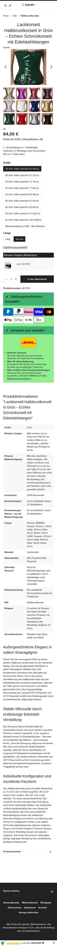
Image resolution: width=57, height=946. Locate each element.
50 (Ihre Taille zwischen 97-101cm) (22, 213)
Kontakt (42, 907)
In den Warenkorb (37, 279)
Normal (19, 239)
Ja (23, 264)
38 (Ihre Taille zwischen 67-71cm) (22, 175)
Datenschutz (14, 907)
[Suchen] (10, 5)
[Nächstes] (51, 67)
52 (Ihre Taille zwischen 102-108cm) (23, 219)
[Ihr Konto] (47, 5)
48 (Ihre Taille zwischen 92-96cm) (22, 207)
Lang (7, 239)
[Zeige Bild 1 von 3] (23, 82)
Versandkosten (11, 902)
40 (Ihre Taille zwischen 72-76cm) (22, 181)
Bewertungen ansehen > (19, 378)
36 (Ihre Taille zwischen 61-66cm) (22, 168)
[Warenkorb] (51, 5)
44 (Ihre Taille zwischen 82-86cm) (22, 194)
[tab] (27, 852)
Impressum (30, 907)
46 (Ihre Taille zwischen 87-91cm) (22, 200)
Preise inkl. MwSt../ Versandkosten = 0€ (23, 139)
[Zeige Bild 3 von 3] (34, 82)
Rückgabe (45, 902)
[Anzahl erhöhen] (16, 279)
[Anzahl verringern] (6, 279)
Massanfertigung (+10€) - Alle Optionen (25, 226)
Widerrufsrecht (30, 902)
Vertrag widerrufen (28, 912)
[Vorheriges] (5, 67)
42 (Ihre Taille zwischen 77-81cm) (22, 188)
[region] (28, 67)
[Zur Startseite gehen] (28, 5)
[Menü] (5, 5)
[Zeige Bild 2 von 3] (28, 82)
